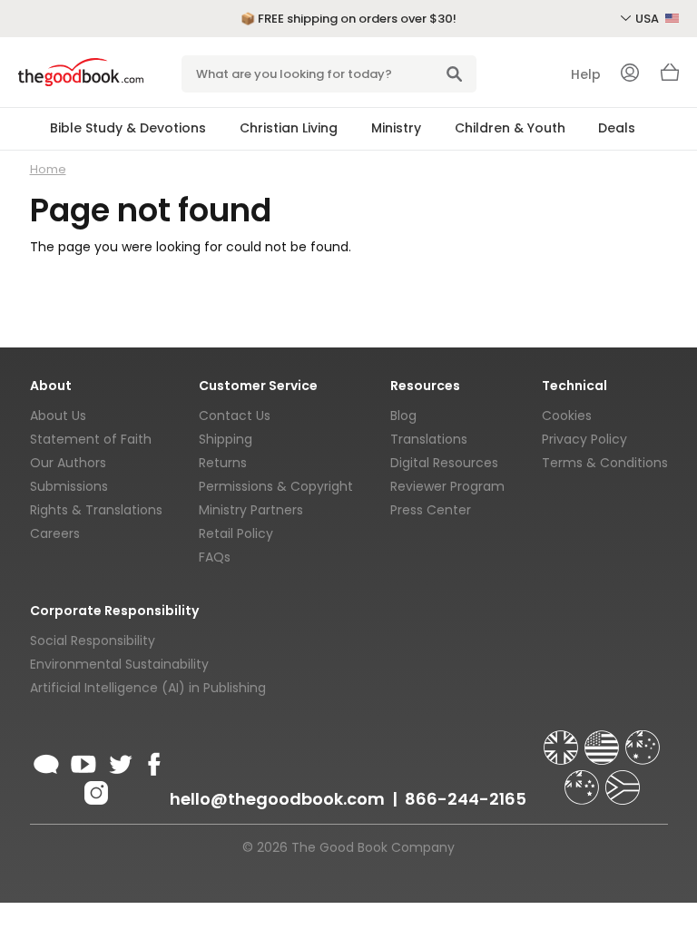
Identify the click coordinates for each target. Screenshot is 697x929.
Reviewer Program (447, 486)
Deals (616, 128)
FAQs (215, 557)
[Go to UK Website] (563, 739)
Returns (223, 463)
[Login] (630, 74)
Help (586, 74)
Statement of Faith (91, 439)
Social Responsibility (92, 640)
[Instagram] (94, 790)
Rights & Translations (96, 510)
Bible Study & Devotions (128, 128)
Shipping (225, 439)
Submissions (69, 486)
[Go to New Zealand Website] (583, 779)
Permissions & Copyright (276, 486)
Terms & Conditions (605, 463)
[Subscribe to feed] (46, 761)
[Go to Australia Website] (642, 739)
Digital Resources (444, 463)
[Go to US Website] (603, 739)
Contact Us (234, 415)
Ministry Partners (251, 510)
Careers (55, 533)
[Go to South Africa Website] (622, 779)
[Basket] (670, 77)
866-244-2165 (465, 798)
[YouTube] (83, 761)
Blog (403, 415)
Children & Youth (510, 128)
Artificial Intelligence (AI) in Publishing (148, 688)
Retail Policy (236, 533)
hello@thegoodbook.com (277, 798)
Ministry (396, 128)
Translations (428, 439)
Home (48, 169)
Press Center (430, 510)
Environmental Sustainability (119, 664)
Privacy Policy (584, 439)
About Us (58, 415)
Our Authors (68, 463)
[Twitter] (118, 761)
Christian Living (289, 128)
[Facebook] (151, 761)
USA (648, 18)
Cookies (567, 415)
